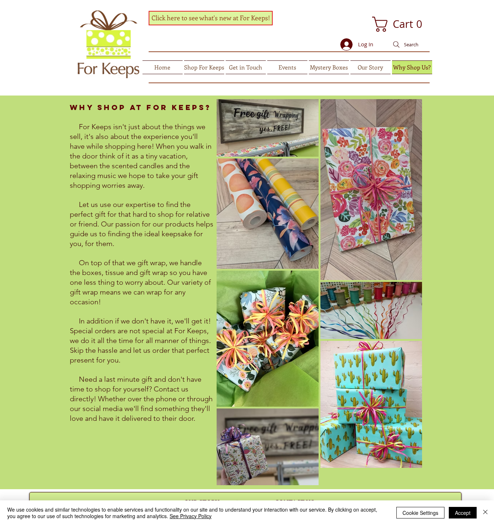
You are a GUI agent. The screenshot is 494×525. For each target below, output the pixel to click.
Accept (462, 512)
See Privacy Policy (191, 516)
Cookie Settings (420, 512)
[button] (390, 24)
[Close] (485, 512)
